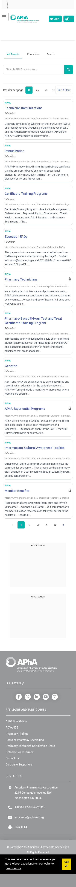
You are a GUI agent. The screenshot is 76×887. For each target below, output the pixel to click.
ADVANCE (12, 727)
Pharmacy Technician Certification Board (30, 746)
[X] (28, 697)
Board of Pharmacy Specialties (25, 740)
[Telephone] (10, 807)
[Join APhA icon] (10, 827)
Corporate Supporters (19, 764)
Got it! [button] (66, 864)
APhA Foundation (16, 721)
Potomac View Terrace (20, 752)
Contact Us (12, 758)
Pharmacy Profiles (17, 733)
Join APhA (20, 827)
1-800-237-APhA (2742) (29, 807)
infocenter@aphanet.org (29, 817)
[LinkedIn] (37, 697)
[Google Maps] (10, 787)
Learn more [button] (13, 868)
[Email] (10, 817)
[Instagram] (55, 697)
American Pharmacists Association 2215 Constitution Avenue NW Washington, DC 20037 (36, 793)
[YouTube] (46, 697)
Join (56, 19)
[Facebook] (19, 697)
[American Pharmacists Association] (20, 17)
